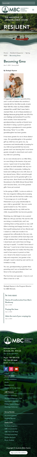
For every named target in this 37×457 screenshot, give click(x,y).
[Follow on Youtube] (16, 369)
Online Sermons (10, 437)
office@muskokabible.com (17, 363)
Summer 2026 (9, 376)
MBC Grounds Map (11, 432)
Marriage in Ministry (11, 401)
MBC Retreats (9, 392)
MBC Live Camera (11, 429)
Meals (7, 382)
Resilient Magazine (11, 426)
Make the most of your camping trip (18, 316)
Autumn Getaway (11, 395)
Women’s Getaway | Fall (13, 398)
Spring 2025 (15, 65)
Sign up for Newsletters (18, 453)
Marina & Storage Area (12, 388)
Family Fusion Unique (12, 404)
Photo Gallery (9, 440)
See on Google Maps (11, 353)
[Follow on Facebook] (6, 369)
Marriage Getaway (11, 407)
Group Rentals (9, 412)
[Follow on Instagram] (11, 369)
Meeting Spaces (10, 418)
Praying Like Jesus (11, 309)
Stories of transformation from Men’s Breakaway (18, 301)
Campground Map (11, 434)
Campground (9, 385)
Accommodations (11, 379)
